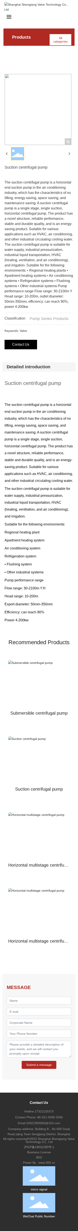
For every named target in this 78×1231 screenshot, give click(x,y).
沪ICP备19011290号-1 (39, 1147)
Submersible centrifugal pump (39, 713)
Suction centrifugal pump (39, 789)
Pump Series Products (49, 318)
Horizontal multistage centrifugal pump (39, 867)
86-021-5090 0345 (49, 1117)
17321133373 (44, 1111)
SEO (39, 1157)
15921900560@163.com (43, 1123)
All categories (60, 39)
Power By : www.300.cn (39, 1162)
